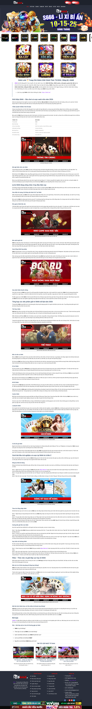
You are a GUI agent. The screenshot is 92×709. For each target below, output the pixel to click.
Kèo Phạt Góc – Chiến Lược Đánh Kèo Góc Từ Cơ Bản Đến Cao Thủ (23, 660)
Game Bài (42, 6)
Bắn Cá (50, 6)
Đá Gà (58, 6)
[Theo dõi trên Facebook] (65, 700)
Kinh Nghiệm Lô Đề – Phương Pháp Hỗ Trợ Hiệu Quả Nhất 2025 (46, 660)
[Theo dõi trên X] (67, 700)
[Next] (88, 20)
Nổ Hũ (46, 6)
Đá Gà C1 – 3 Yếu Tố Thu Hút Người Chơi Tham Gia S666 (68, 660)
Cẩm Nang (63, 6)
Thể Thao (32, 6)
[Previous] (3, 20)
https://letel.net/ (46, 92)
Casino (37, 6)
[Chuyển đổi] (13, 628)
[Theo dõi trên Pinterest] (69, 700)
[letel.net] (18, 2)
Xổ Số (54, 6)
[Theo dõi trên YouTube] (72, 700)
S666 (28, 6)
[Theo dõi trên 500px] (74, 700)
